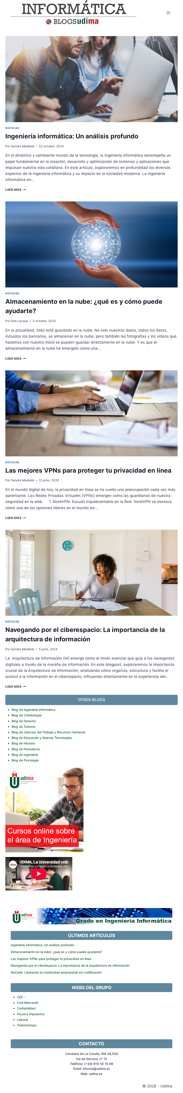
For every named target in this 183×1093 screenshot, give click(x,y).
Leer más (14, 189)
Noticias (12, 128)
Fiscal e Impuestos (31, 1014)
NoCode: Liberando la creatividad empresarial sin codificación (56, 972)
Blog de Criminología (27, 715)
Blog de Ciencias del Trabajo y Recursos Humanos (48, 732)
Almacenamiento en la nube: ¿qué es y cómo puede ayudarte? (56, 952)
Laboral (22, 1019)
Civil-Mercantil (27, 1003)
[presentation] (91, 79)
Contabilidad (26, 1008)
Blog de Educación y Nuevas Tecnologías (42, 738)
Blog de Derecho (24, 721)
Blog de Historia (23, 743)
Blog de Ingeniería (25, 755)
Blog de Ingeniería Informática (33, 710)
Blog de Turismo (23, 726)
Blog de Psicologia (25, 760)
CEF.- (21, 997)
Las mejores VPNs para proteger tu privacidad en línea (88, 470)
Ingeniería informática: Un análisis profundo (71, 136)
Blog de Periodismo (26, 749)
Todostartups (27, 1025)
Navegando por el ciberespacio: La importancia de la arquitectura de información (70, 965)
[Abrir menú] (168, 12)
